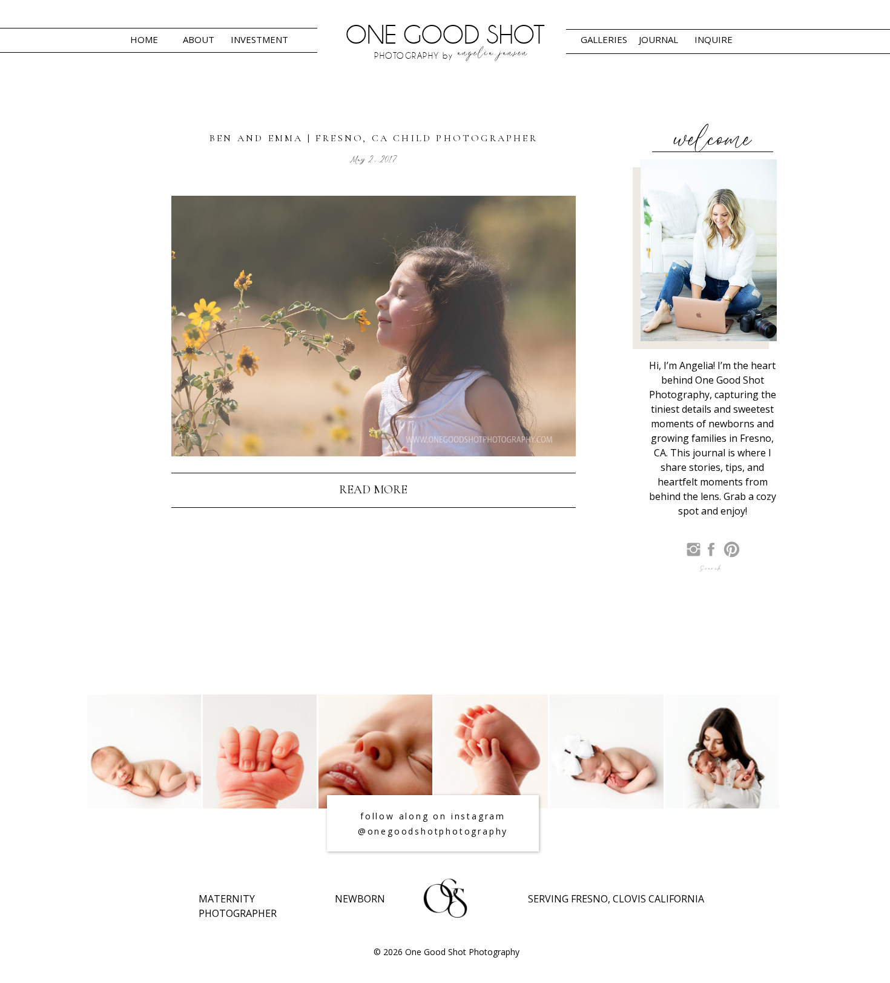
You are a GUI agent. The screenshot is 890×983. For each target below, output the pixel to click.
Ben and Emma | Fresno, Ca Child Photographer (373, 138)
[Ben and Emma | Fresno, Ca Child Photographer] (373, 326)
